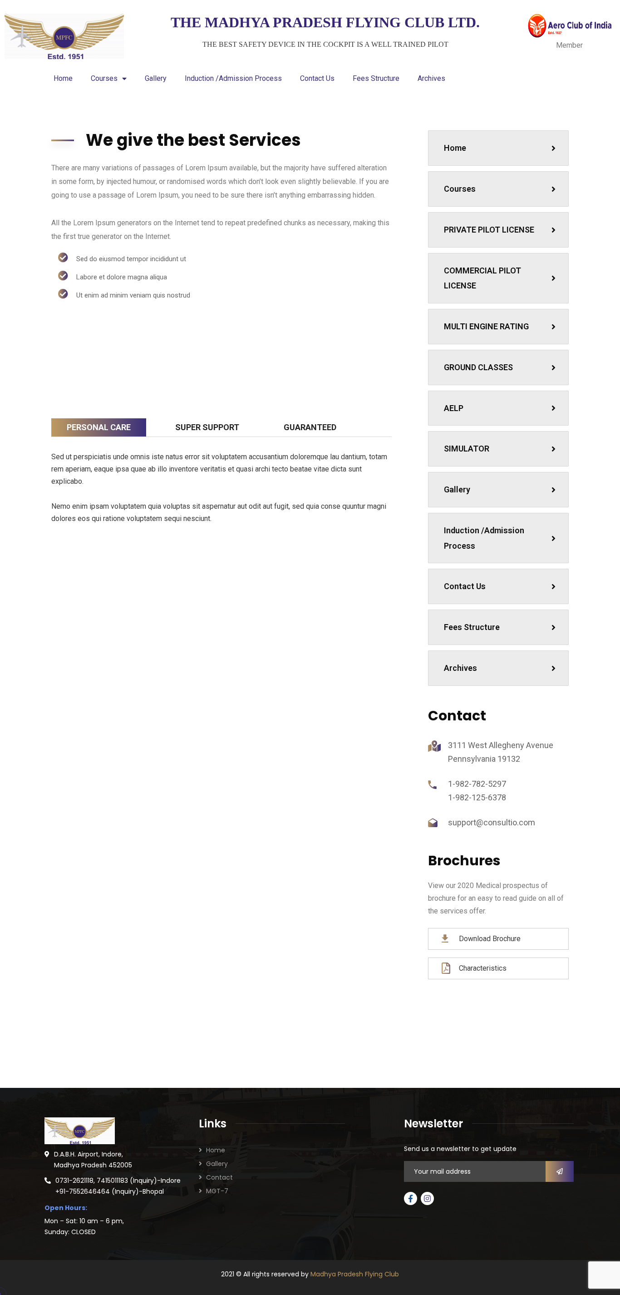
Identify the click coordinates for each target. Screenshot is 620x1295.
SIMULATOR (466, 448)
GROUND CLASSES (478, 367)
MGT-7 (217, 1191)
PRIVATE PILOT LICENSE (489, 229)
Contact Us (317, 78)
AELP (453, 408)
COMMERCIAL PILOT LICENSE (482, 278)
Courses (104, 78)
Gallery (156, 78)
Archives (431, 78)
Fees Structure (376, 78)
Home (63, 78)
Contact (219, 1177)
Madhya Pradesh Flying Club (354, 1274)
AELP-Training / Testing (289, 617)
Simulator (153, 611)
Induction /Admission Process (233, 78)
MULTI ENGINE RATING (486, 326)
